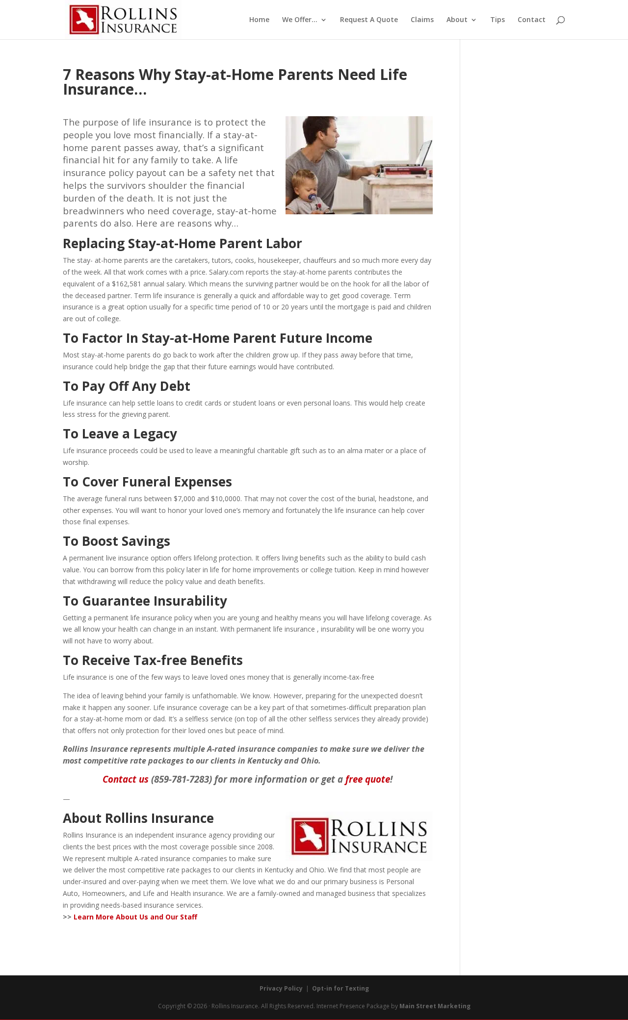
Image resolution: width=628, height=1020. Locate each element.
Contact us (126, 779)
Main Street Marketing (435, 1006)
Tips (497, 20)
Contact (532, 20)
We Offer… (299, 20)
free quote (367, 779)
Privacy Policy (281, 988)
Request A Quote (369, 20)
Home (259, 20)
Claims (422, 20)
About (457, 20)
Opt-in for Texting (340, 988)
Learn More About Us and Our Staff (135, 916)
